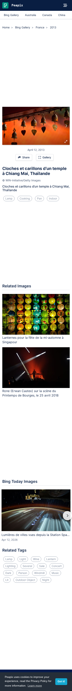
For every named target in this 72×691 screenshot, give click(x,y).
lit (6, 579)
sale (42, 566)
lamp (8, 198)
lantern (51, 559)
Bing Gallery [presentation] (11, 15)
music (55, 573)
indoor (53, 198)
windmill (39, 573)
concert (57, 566)
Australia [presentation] (30, 15)
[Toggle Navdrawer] (65, 5)
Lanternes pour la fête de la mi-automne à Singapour (33, 340)
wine (36, 559)
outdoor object (25, 579)
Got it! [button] (61, 681)
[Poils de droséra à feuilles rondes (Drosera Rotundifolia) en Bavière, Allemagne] (5, 126)
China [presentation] (61, 15)
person (22, 573)
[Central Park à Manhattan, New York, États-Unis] (66, 126)
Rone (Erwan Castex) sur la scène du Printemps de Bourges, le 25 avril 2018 (30, 393)
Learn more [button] (35, 685)
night (45, 579)
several (27, 566)
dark (8, 573)
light (23, 559)
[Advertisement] (36, 68)
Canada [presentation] (47, 15)
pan (39, 198)
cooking (25, 198)
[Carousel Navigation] (36, 518)
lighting (10, 566)
